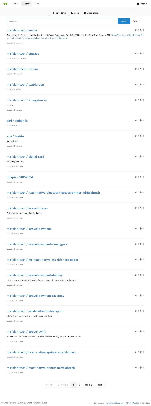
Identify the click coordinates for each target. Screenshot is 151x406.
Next (87, 385)
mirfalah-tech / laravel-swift (26, 331)
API (127, 403)
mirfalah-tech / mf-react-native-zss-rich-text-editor (42, 259)
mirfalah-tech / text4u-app (25, 84)
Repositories (60, 13)
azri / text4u (15, 136)
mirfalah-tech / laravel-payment (29, 228)
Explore (26, 4)
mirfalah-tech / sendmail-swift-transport (35, 311)
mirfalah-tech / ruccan (22, 69)
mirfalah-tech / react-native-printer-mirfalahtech (41, 367)
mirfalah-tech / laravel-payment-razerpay (35, 295)
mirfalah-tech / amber (22, 30)
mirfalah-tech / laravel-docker (27, 208)
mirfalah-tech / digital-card (25, 156)
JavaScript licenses (114, 403)
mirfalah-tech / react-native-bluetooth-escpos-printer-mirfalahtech (53, 192)
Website (135, 403)
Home (15, 4)
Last (100, 385)
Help (37, 4)
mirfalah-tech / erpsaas (23, 53)
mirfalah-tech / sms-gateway (27, 100)
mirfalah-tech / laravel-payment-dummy (35, 275)
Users (76, 13)
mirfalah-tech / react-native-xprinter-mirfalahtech (41, 352)
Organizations (93, 13)
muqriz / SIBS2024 (20, 177)
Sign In (144, 4)
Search (124, 21)
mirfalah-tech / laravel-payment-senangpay (37, 244)
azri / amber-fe (17, 120)
